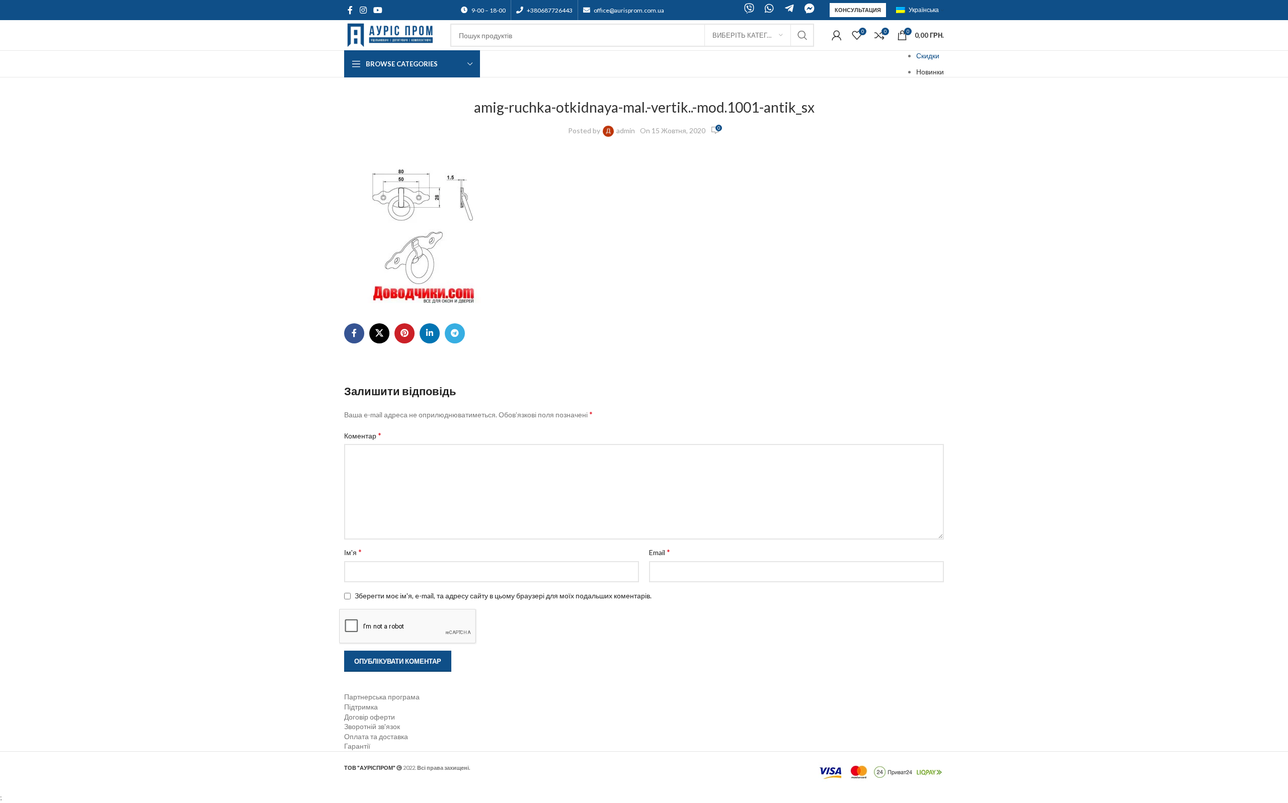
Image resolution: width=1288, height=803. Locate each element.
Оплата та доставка (376, 736)
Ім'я (353, 552)
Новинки (930, 71)
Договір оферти (369, 716)
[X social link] (379, 333)
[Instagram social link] (363, 10)
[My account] (837, 35)
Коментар (362, 435)
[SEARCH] (802, 35)
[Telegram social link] (455, 333)
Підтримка (361, 706)
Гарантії (357, 746)
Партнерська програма (382, 696)
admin (625, 130)
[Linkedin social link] (430, 333)
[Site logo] (392, 34)
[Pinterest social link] (404, 333)
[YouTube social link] (377, 10)
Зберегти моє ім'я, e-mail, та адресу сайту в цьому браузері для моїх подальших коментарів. (503, 595)
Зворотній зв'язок (372, 726)
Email (659, 552)
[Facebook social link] (350, 10)
